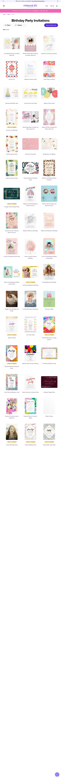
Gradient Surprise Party (30, 79)
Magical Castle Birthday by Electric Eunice (30, 204)
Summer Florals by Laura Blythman (11, 417)
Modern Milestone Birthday (30, 231)
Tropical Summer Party (12, 178)
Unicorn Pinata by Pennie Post (12, 256)
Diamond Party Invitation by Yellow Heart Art (49, 128)
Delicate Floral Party (30, 154)
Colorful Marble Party (30, 445)
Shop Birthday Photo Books (38, 1)
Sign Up (52, 6)
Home (4, 14)
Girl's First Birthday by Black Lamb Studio (49, 257)
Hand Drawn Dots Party (49, 445)
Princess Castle (49, 309)
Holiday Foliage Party (49, 392)
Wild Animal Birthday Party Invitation (49, 179)
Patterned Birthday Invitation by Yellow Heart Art (30, 54)
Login (46, 6)
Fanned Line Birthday (11, 130)
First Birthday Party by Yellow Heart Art (12, 54)
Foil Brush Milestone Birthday (30, 285)
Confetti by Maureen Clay (49, 363)
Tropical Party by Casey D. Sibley (30, 417)
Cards (9, 14)
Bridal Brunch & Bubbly (49, 154)
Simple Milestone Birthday (49, 282)
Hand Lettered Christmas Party (30, 392)
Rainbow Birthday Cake (12, 103)
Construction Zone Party (30, 103)
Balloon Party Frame (49, 103)
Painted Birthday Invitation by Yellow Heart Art (30, 128)
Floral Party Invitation (49, 79)
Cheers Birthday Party (12, 445)
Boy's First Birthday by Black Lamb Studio (11, 283)
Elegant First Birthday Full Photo (12, 310)
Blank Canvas (49, 416)
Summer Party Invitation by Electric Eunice (49, 204)
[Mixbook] (30, 6)
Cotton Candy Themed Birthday (30, 257)
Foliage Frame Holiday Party (11, 207)
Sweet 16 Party (12, 338)
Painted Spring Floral (11, 154)
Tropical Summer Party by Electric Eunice (12, 231)
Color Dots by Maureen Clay (11, 392)
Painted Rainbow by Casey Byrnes (49, 338)
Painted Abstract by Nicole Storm (12, 367)
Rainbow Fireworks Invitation (49, 53)
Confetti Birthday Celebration (30, 309)
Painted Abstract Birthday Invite (30, 179)
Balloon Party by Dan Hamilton (30, 363)
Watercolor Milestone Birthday (49, 231)
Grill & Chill (12, 79)
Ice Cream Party (30, 335)
